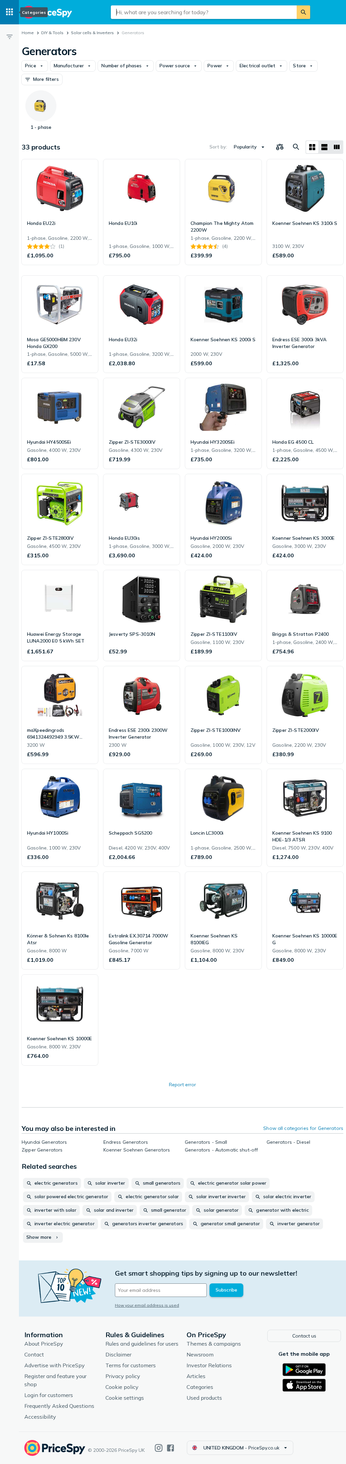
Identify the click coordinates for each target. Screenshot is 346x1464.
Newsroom (200, 1354)
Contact (34, 1354)
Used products (204, 1397)
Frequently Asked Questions (59, 1405)
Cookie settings (124, 1397)
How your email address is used (147, 1305)
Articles (196, 1376)
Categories (200, 1387)
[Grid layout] (312, 147)
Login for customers (48, 1395)
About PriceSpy (43, 1343)
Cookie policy (122, 1387)
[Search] (303, 12)
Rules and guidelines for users (141, 1343)
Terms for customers (130, 1365)
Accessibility (40, 1416)
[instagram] (158, 1448)
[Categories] (9, 12)
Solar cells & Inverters (92, 32)
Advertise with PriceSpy (54, 1365)
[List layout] (324, 147)
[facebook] (170, 1448)
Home (28, 32)
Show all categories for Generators (303, 1128)
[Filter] (9, 36)
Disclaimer (118, 1354)
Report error (182, 1085)
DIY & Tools (52, 32)
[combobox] (204, 12)
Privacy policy (122, 1376)
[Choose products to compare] (280, 147)
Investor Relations (209, 1365)
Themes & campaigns (214, 1343)
